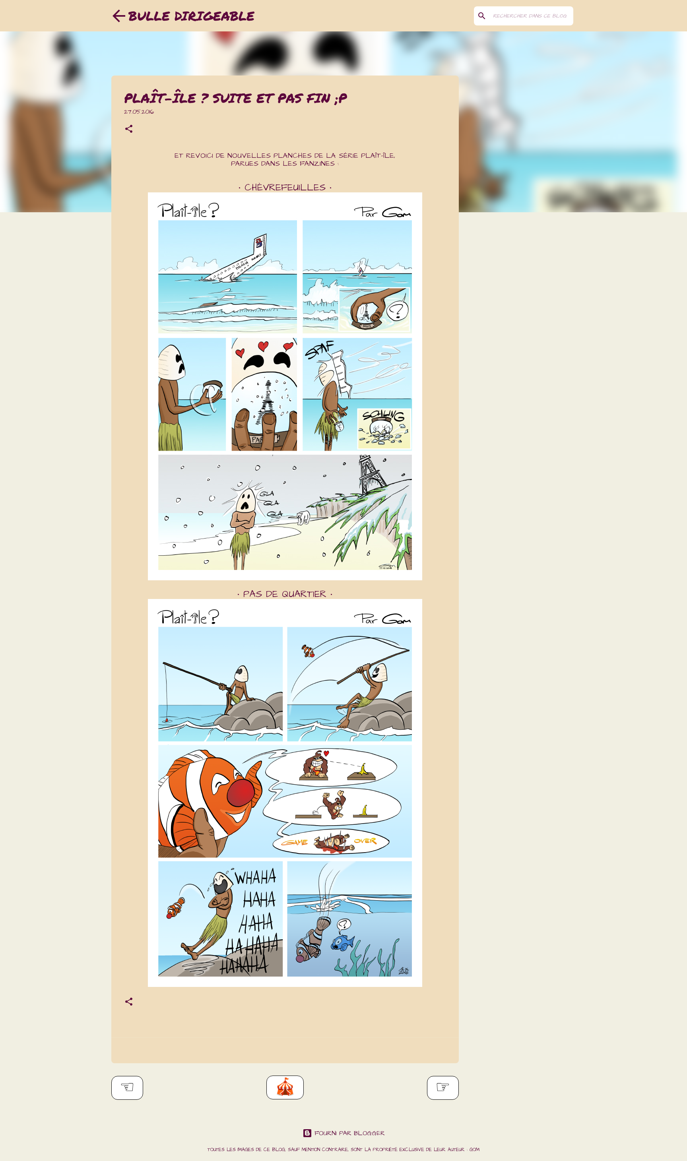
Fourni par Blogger (348, 1133)
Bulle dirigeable (191, 15)
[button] (129, 130)
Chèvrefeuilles (285, 187)
